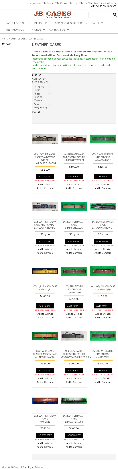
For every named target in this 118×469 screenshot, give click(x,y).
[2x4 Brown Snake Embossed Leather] (74, 139)
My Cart (84, 3)
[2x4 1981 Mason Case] (45, 271)
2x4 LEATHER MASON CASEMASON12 (45, 419)
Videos (36, 29)
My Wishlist (61, 3)
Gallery (97, 23)
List (112, 120)
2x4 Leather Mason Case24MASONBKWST (74, 419)
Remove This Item (49, 86)
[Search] (115, 15)
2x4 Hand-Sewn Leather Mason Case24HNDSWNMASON (45, 354)
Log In (112, 3)
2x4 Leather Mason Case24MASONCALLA (74, 225)
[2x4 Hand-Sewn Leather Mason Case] (45, 336)
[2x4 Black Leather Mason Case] (103, 139)
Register (104, 3)
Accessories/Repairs (69, 23)
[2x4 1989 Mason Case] (103, 271)
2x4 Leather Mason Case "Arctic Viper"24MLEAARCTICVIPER (45, 225)
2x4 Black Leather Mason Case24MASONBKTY (103, 157)
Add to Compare (45, 188)
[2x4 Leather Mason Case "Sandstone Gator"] (45, 139)
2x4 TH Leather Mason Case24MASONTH (74, 289)
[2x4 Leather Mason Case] (74, 207)
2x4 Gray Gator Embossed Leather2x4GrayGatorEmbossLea (76, 354)
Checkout (93, 3)
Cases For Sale (16, 23)
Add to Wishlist (45, 184)
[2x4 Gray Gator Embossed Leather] (74, 336)
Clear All (36, 112)
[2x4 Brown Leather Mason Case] (103, 336)
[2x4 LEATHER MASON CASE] (45, 400)
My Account (35, 3)
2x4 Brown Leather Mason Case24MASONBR (102, 354)
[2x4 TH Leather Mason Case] (74, 271)
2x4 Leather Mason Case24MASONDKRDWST (103, 225)
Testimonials (15, 29)
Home (5, 39)
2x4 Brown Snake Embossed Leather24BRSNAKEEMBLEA (74, 157)
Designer (40, 23)
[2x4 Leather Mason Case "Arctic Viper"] (45, 207)
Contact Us (57, 29)
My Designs (49, 3)
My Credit (74, 3)
